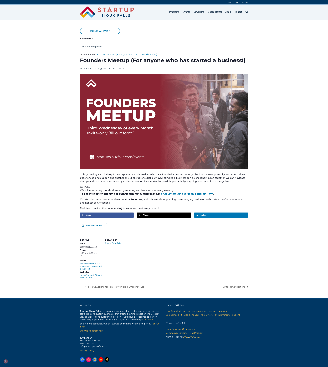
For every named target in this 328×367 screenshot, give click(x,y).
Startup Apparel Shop (91, 331)
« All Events (86, 38)
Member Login (233, 2)
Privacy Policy (87, 350)
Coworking (198, 12)
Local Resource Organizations (181, 329)
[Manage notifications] (6, 361)
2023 (198, 337)
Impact (238, 12)
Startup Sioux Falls (113, 243)
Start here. (147, 319)
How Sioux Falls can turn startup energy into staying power (196, 311)
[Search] (246, 12)
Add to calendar (94, 225)
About (228, 12)
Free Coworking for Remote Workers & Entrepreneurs (116, 287)
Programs (174, 12)
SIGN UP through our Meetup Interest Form (187, 193)
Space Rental (215, 12)
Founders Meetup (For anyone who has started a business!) (91, 266)
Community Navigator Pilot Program (184, 333)
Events (186, 12)
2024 (191, 337)
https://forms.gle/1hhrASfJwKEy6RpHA (91, 276)
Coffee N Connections (234, 287)
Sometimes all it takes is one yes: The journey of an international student (203, 315)
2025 (185, 337)
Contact (245, 2)
